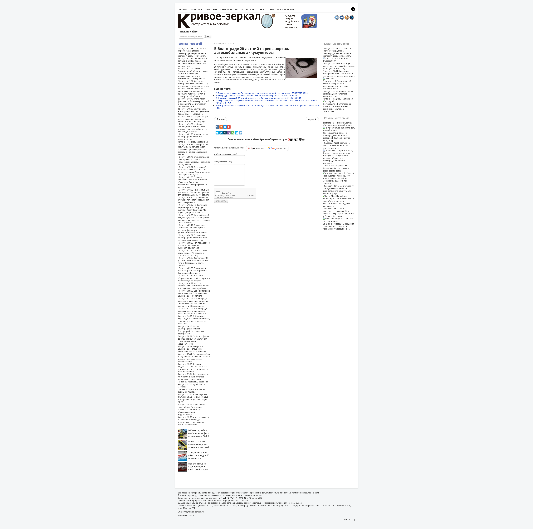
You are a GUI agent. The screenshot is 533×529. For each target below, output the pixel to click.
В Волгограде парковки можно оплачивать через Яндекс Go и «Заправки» (192, 311)
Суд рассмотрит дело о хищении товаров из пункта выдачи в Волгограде (193, 119)
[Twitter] (217, 132)
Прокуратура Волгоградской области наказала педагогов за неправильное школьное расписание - (267, 101)
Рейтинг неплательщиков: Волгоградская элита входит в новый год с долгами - (262, 93)
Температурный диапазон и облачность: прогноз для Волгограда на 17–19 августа (193, 192)
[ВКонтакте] (217, 127)
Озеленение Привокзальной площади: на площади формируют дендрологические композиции (192, 229)
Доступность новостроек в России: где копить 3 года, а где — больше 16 (193, 111)
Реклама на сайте (186, 515)
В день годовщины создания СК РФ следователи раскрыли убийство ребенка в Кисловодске (338, 218)
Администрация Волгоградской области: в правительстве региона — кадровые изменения (193, 138)
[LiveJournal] (225, 132)
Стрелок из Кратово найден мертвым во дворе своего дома (336, 174)
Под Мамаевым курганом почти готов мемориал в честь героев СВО (193, 200)
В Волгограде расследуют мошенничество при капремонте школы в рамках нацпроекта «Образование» (193, 302)
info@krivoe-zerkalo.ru (193, 511)
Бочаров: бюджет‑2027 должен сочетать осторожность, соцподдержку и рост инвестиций (193, 368)
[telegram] (240, 132)
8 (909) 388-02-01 (204, 505)
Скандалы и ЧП (228, 9)
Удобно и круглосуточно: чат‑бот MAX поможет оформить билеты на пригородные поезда (192, 128)
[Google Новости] (277, 148)
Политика (196, 9)
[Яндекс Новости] (256, 148)
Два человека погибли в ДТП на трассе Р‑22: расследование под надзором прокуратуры (192, 62)
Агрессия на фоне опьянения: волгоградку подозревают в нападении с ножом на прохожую (193, 421)
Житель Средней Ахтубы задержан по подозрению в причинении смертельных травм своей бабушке (194, 219)
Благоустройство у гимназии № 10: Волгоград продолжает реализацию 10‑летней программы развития (193, 378)
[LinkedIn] (221, 132)
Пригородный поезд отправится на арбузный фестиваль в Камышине (192, 270)
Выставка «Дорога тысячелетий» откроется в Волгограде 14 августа (194, 278)
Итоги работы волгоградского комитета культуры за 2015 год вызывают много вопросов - (267, 106)
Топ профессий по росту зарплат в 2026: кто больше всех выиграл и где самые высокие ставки (194, 358)
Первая (183, 9)
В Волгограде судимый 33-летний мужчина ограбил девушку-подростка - (258, 98)
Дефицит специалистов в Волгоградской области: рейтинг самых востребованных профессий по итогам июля (192, 182)
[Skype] (236, 132)
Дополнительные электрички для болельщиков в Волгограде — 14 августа (194, 293)
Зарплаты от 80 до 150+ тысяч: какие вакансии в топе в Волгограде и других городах (193, 262)
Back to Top (349, 519)
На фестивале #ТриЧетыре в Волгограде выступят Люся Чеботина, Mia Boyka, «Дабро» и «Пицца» (192, 209)
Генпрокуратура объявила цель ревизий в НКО (337, 131)
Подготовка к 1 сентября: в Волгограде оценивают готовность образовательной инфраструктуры (191, 409)
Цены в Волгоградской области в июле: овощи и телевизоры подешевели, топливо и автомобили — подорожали (193, 73)
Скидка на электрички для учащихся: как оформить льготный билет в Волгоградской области (192, 92)
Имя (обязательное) (223, 161)
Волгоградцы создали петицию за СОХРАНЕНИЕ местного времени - (256, 95)
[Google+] (229, 127)
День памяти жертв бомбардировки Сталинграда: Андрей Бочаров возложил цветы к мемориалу (192, 52)
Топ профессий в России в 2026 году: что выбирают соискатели (194, 245)
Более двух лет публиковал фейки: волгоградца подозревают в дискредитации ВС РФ (193, 398)
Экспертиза (247, 9)
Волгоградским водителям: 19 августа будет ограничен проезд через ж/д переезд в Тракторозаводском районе (193, 149)
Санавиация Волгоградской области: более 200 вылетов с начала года (192, 237)
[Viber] (229, 132)
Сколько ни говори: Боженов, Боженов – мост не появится (336, 153)
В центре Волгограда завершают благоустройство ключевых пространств (191, 330)
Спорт (261, 9)
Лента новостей (190, 44)
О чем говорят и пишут (281, 9)
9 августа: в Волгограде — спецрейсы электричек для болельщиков (192, 349)
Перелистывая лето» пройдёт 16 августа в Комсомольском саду (192, 253)
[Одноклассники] (221, 127)
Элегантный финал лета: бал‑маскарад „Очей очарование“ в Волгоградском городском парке (193, 102)
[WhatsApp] (232, 132)
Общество (211, 9)
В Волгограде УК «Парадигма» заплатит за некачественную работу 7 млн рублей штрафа (338, 196)
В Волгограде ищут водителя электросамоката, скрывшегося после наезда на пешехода (194, 320)
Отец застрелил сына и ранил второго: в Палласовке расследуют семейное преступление (194, 161)
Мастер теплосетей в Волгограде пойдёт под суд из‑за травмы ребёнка (193, 285)
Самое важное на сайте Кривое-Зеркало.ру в (258, 139)
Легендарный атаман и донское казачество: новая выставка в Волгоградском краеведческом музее (194, 171)
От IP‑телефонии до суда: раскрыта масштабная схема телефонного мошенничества (193, 340)
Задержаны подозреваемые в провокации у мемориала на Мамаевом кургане (194, 83)
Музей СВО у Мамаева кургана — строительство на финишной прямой (191, 388)
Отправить (221, 201)
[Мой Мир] (225, 127)
